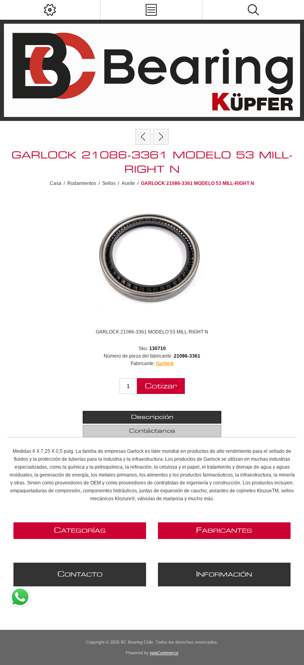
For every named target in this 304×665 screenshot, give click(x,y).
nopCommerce (164, 652)
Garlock (165, 363)
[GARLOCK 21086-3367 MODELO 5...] (161, 137)
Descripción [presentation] (152, 417)
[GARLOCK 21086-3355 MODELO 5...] (143, 137)
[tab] (152, 417)
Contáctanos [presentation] (152, 431)
